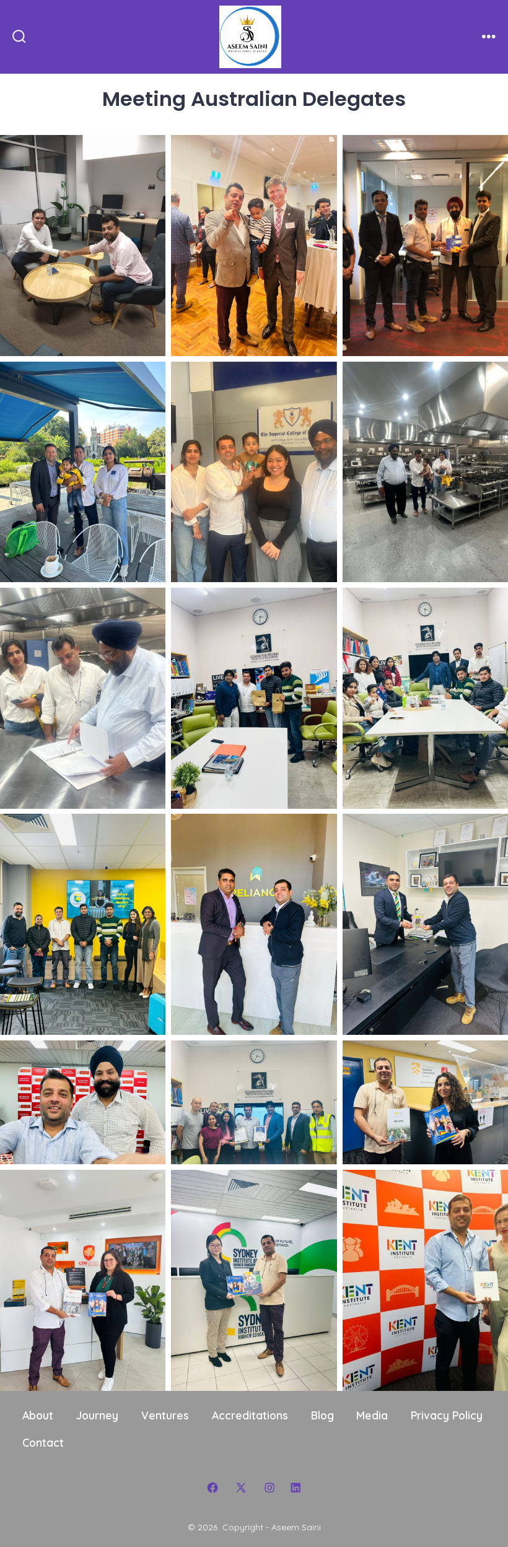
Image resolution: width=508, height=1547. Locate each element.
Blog (322, 1415)
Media (372, 1415)
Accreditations (250, 1415)
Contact (43, 1442)
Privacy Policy (447, 1415)
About (37, 1415)
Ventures (165, 1415)
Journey (97, 1415)
